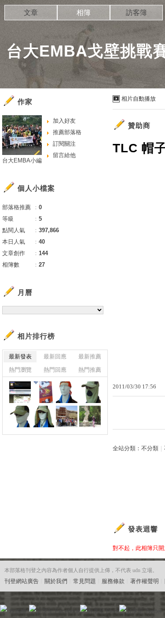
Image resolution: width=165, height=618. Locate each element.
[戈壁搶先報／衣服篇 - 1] (43, 416)
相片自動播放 (138, 98)
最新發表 (20, 356)
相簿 (84, 12)
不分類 (149, 448)
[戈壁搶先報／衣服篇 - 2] (20, 416)
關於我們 (55, 581)
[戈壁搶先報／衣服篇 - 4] (66, 392)
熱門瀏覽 (20, 369)
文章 (31, 12)
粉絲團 (17, 611)
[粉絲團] (3, 608)
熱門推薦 (89, 369)
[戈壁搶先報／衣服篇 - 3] (90, 392)
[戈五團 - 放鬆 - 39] (90, 416)
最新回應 (55, 356)
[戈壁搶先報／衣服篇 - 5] (43, 392)
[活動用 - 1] (20, 392)
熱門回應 (55, 369)
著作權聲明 (144, 581)
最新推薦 (89, 356)
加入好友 (64, 120)
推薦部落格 (67, 132)
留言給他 (64, 155)
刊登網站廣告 (21, 581)
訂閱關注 (64, 143)
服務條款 (113, 581)
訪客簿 (136, 12)
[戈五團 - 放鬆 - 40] (66, 416)
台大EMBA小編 (22, 160)
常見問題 (84, 581)
